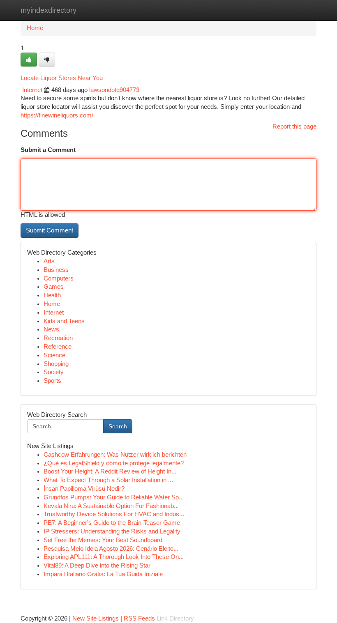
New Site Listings (95, 618)
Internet (32, 90)
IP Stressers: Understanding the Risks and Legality (112, 531)
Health (52, 295)
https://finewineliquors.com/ (57, 115)
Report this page (294, 126)
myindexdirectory (48, 10)
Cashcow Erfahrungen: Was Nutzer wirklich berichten (115, 454)
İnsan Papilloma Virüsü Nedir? (84, 488)
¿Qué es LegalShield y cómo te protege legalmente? (114, 463)
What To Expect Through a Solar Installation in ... (108, 480)
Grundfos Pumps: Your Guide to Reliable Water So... (114, 497)
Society (54, 372)
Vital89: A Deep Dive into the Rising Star (97, 565)
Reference (58, 346)
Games (54, 286)
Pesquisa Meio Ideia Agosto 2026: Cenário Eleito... (111, 548)
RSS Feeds (139, 618)
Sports (52, 380)
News (51, 329)
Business (56, 270)
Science (54, 355)
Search (117, 426)
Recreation (58, 338)
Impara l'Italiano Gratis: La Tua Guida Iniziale (103, 574)
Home (35, 28)
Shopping (56, 364)
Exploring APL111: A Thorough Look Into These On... (114, 557)
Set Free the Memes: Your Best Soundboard (103, 540)
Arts (49, 261)
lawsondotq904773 (114, 90)
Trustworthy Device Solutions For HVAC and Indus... (114, 514)
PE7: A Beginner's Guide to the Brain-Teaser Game (112, 523)
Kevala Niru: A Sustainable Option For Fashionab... (111, 506)
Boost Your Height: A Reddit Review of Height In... (110, 471)
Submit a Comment (48, 150)
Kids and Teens (64, 321)
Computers (59, 278)
